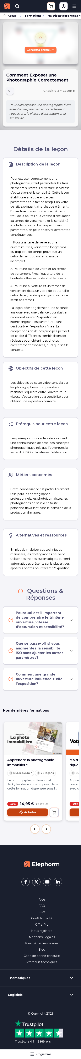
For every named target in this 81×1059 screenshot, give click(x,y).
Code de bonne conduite (42, 956)
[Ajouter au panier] (54, 812)
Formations (33, 15)
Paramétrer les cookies (41, 943)
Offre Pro (42, 924)
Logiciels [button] (15, 995)
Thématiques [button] (19, 978)
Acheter (30, 812)
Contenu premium (40, 50)
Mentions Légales (42, 937)
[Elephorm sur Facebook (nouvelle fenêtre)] (25, 882)
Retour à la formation (10, 91)
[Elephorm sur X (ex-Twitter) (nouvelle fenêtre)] (36, 882)
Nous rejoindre (41, 931)
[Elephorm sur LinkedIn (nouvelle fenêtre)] (58, 882)
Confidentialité (41, 918)
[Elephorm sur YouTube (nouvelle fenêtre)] (47, 882)
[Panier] (51, 6)
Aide (42, 899)
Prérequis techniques (41, 962)
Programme (44, 1054)
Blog (41, 949)
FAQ (42, 906)
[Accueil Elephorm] (41, 864)
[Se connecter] (63, 6)
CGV (42, 912)
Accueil (13, 15)
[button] (35, 829)
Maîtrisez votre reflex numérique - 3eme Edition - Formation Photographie (62, 15)
